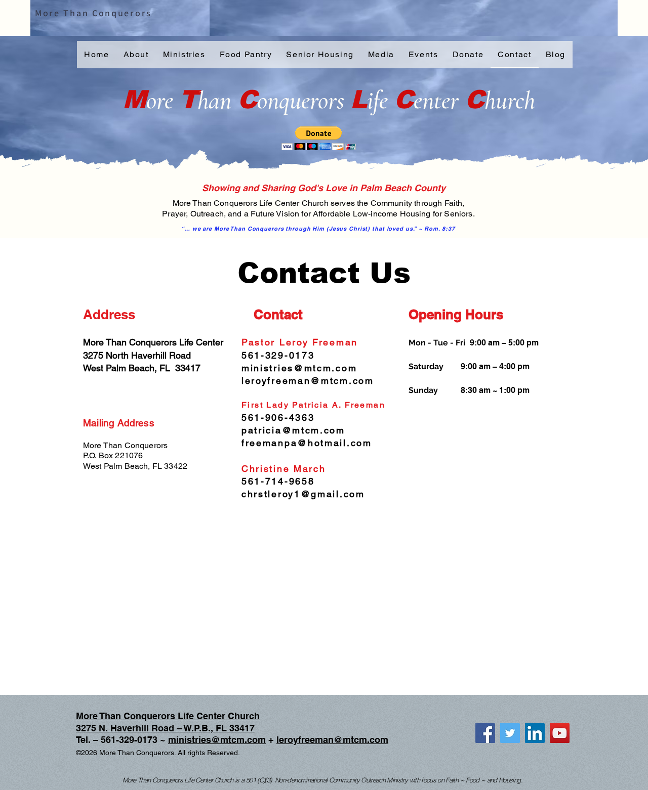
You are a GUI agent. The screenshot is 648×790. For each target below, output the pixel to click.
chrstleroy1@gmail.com (303, 494)
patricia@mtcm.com (293, 430)
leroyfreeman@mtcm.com (332, 739)
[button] (318, 138)
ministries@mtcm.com (217, 739)
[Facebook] (485, 733)
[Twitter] (510, 733)
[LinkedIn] (535, 733)
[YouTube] (560, 733)
